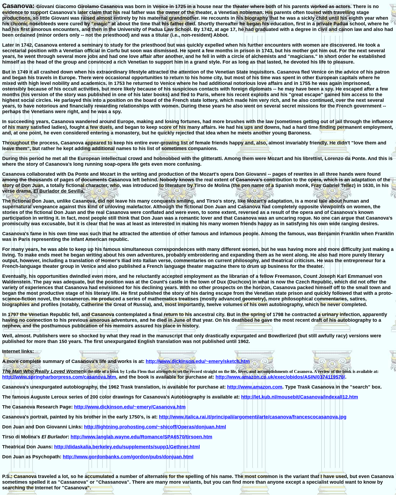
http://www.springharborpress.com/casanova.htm (59, 377)
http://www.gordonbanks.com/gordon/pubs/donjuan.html (128, 456)
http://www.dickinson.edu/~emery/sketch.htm (198, 361)
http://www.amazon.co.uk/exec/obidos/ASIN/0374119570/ (280, 377)
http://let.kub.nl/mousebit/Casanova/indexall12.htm (299, 397)
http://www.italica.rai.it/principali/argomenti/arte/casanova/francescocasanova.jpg (252, 417)
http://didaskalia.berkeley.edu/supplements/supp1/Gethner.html (127, 446)
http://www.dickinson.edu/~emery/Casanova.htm (130, 407)
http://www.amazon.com (254, 387)
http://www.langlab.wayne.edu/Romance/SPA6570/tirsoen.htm (141, 436)
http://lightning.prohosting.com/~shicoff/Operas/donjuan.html (155, 427)
